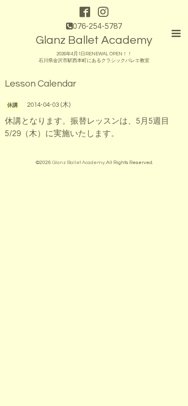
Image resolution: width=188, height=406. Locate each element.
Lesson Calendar (40, 84)
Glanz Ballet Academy (94, 40)
